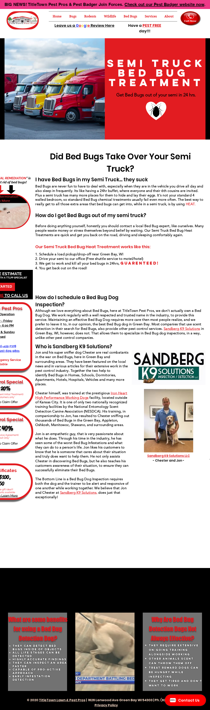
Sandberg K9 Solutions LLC (168, 456)
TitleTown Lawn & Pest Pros (62, 700)
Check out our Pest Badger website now (164, 4)
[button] (72, 16)
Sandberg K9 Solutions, (78, 492)
